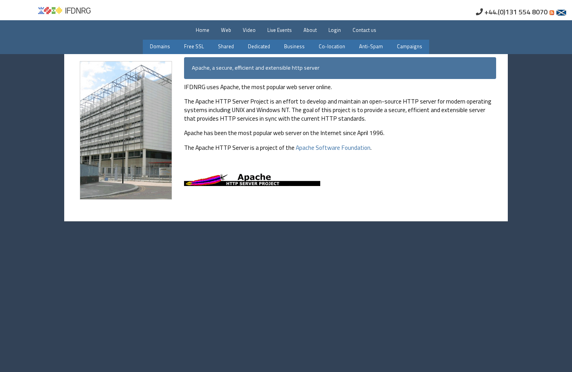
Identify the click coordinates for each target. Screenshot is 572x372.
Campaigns (409, 46)
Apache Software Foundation (333, 147)
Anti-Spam (371, 46)
